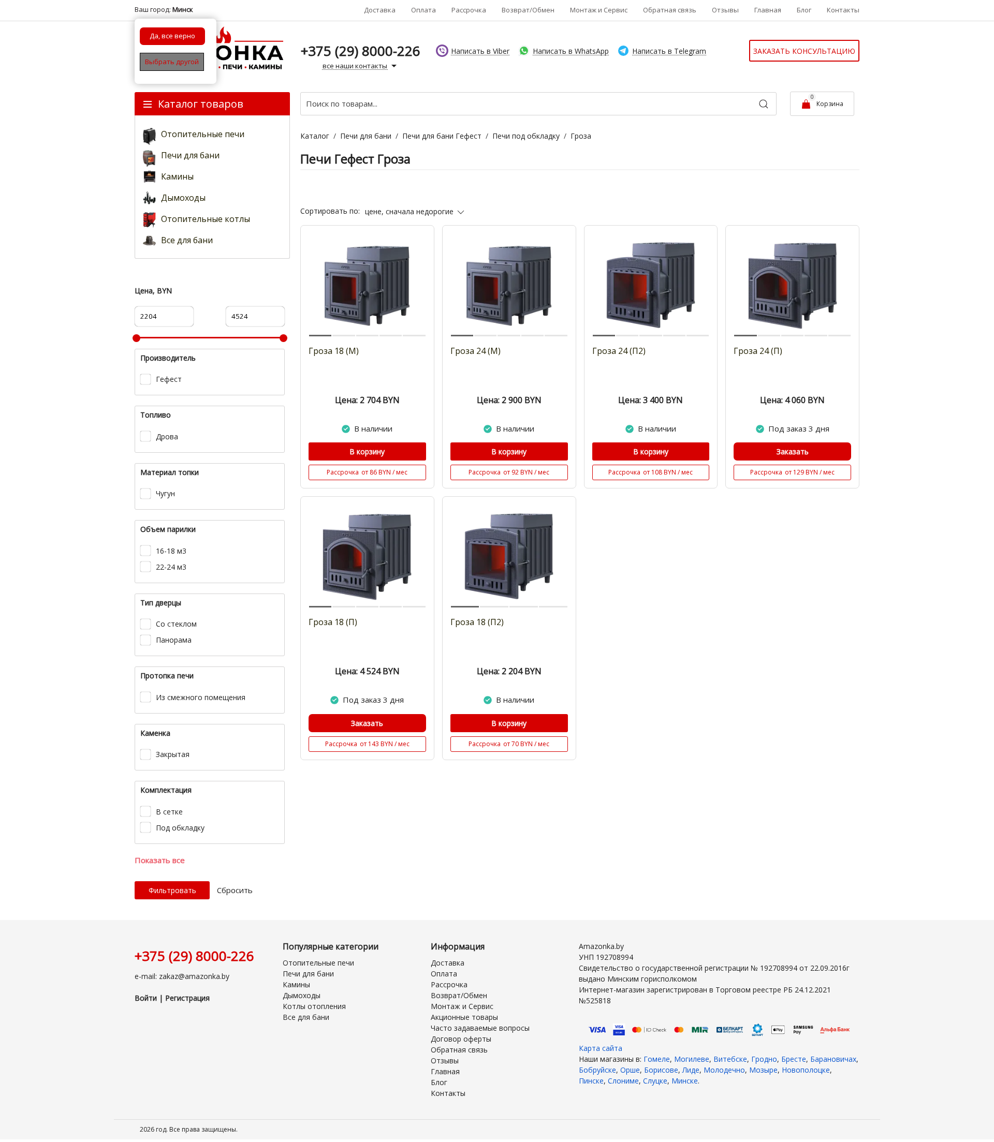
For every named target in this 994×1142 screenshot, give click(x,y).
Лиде (690, 1070)
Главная (767, 9)
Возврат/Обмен (528, 9)
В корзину (367, 451)
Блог (804, 9)
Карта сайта (600, 1048)
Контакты (843, 9)
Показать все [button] (160, 860)
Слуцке (655, 1081)
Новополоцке (806, 1070)
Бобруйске (597, 1070)
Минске (684, 1081)
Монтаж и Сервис (598, 9)
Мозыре (763, 1070)
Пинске (591, 1081)
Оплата (423, 9)
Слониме (623, 1081)
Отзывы (725, 9)
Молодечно (724, 1070)
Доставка (380, 9)
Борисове (661, 1070)
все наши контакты (356, 65)
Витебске (730, 1059)
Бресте (793, 1059)
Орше (630, 1070)
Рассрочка (468, 9)
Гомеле (657, 1059)
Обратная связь (669, 9)
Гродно (764, 1059)
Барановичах (833, 1059)
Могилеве (691, 1059)
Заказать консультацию (804, 51)
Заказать (793, 451)
